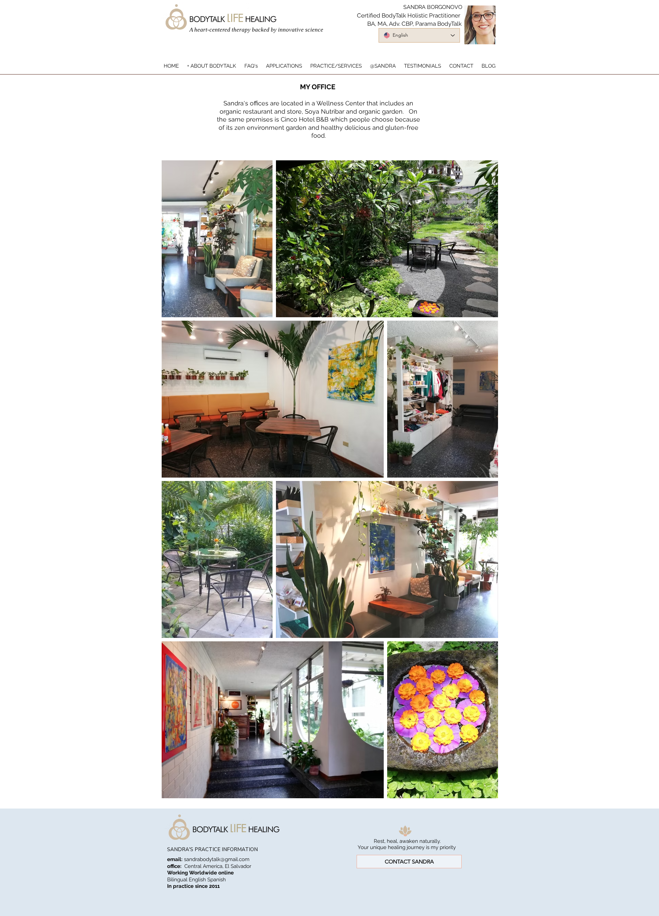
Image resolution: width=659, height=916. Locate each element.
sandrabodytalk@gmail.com (217, 859)
